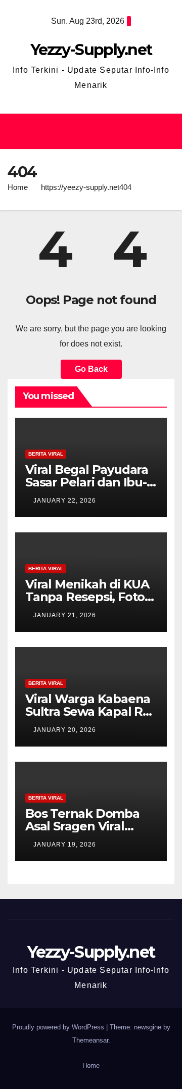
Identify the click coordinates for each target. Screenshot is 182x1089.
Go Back (91, 369)
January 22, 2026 (64, 500)
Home (18, 187)
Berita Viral (45, 454)
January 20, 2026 (64, 729)
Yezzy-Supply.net (91, 49)
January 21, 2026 (64, 615)
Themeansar (90, 1040)
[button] (86, 131)
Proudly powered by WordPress (59, 1027)
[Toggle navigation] (163, 131)
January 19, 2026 (64, 844)
